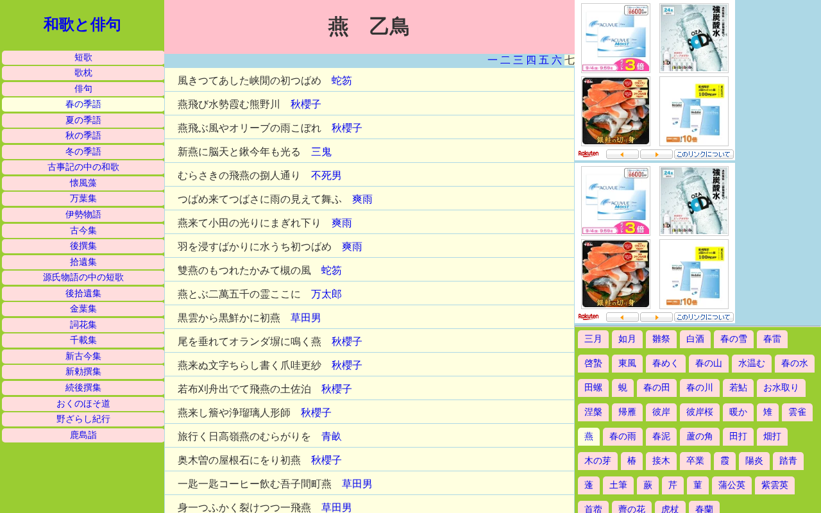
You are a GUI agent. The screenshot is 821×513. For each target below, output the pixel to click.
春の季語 (83, 104)
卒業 (695, 461)
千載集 (83, 340)
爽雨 (362, 199)
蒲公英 (731, 485)
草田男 (306, 317)
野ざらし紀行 (83, 419)
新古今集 (83, 356)
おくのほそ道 (83, 403)
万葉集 (83, 198)
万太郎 (326, 294)
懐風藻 (83, 183)
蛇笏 (342, 80)
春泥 (661, 436)
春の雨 (622, 436)
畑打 (772, 436)
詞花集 (83, 325)
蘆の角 (699, 436)
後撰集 (83, 246)
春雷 (772, 339)
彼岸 (661, 412)
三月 (593, 339)
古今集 (83, 230)
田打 (738, 436)
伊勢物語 (83, 214)
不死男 (326, 175)
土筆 (618, 485)
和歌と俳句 (82, 24)
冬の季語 (83, 151)
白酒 (695, 339)
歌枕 (83, 73)
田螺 (593, 387)
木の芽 (597, 461)
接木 (661, 461)
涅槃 (593, 412)
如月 (627, 339)
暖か (738, 412)
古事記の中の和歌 (83, 167)
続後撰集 (83, 387)
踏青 (788, 461)
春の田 (656, 387)
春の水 (794, 363)
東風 (627, 363)
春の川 (699, 387)
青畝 (331, 436)
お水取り (781, 387)
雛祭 (661, 339)
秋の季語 (83, 135)
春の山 (708, 363)
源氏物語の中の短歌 (83, 277)
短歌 (83, 57)
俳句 (83, 89)
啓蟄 (593, 363)
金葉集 (83, 309)
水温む (751, 363)
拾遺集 (83, 262)
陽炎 (754, 461)
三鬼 (321, 151)
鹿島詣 (83, 435)
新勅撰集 (83, 371)
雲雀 (797, 412)
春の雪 (733, 339)
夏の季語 (83, 120)
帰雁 (627, 412)
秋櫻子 (306, 104)
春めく (665, 363)
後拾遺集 (83, 293)
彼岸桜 (699, 412)
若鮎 (738, 387)
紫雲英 (774, 485)
